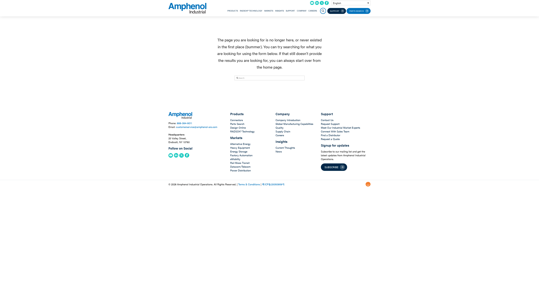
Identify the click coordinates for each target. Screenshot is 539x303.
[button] (323, 11)
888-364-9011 (184, 123)
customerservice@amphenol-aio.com (196, 127)
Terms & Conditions (249, 184)
